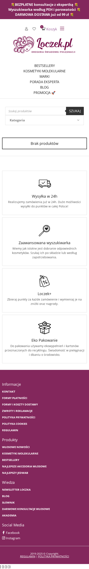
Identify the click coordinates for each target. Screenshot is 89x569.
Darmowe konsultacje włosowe (26, 509)
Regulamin (10, 430)
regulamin (27, 556)
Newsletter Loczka (16, 489)
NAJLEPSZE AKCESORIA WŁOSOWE (24, 466)
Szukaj (75, 111)
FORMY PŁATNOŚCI (14, 398)
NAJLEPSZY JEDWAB (15, 473)
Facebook (12, 533)
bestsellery (10, 460)
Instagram (12, 538)
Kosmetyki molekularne (44, 71)
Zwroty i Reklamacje (17, 411)
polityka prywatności (53, 556)
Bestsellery (44, 65)
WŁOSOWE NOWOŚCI (16, 447)
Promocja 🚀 (44, 92)
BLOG (5, 496)
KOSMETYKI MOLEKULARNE (20, 453)
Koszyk (49, 29)
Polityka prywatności (18, 417)
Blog (44, 87)
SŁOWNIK (8, 502)
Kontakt (8, 391)
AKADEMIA (9, 515)
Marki (44, 76)
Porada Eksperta (44, 82)
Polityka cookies (14, 423)
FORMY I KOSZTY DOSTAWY (20, 404)
